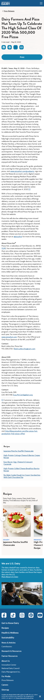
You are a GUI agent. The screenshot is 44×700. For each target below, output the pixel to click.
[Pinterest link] (31, 615)
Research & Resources (11, 651)
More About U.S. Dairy (10, 577)
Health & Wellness (10, 632)
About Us (6, 661)
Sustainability (8, 637)
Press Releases (9, 11)
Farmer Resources (10, 656)
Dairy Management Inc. (11, 672)
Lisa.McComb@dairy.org (23, 395)
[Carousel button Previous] (3, 518)
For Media (6, 676)
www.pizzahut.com (9, 337)
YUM (3, 248)
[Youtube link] (40, 615)
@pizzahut (18, 236)
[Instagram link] (22, 615)
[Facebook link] (4, 615)
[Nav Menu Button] (41, 3)
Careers (5, 685)
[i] (29, 189)
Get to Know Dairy (10, 623)
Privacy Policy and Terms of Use (24, 698)
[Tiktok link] (13, 615)
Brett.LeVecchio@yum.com (24, 349)
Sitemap (5, 689)
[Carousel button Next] (40, 518)
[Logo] (6, 3)
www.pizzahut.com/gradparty (22, 171)
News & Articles (9, 642)
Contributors (7, 646)
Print (22, 57)
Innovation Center (9, 665)
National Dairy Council (10, 668)
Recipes (5, 628)
